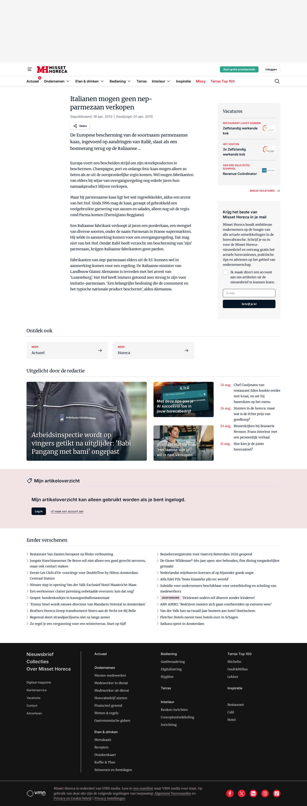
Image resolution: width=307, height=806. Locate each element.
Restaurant (235, 705)
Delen (83, 126)
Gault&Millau (237, 669)
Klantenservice (37, 690)
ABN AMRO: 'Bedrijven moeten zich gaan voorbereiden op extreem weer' (216, 604)
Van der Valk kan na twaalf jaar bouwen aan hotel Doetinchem (207, 611)
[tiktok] (276, 793)
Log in (39, 511)
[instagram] (265, 793)
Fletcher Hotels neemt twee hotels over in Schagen (199, 617)
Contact (32, 705)
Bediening (169, 654)
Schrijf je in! (249, 304)
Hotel (231, 720)
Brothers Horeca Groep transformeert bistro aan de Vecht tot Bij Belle (83, 611)
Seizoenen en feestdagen (113, 770)
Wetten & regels (106, 713)
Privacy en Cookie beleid (72, 798)
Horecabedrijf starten (110, 698)
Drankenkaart (105, 755)
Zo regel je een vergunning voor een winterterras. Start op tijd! (78, 624)
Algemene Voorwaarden (173, 793)
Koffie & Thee (104, 762)
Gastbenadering (173, 662)
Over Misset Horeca (49, 669)
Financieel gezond (108, 705)
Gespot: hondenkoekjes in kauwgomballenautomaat (69, 598)
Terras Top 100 (239, 654)
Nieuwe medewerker (110, 675)
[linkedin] (253, 793)
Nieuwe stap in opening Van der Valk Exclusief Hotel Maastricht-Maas (83, 585)
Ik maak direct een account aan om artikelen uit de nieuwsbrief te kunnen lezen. (252, 277)
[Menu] (30, 69)
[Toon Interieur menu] (168, 81)
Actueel (100, 654)
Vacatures (33, 698)
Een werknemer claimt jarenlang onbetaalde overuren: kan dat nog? (82, 591)
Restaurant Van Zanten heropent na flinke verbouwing (71, 554)
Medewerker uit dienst (111, 690)
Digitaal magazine (39, 682)
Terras (166, 688)
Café (230, 712)
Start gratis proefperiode (239, 69)
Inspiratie (234, 688)
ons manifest (143, 788)
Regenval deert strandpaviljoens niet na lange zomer (70, 617)
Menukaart (102, 740)
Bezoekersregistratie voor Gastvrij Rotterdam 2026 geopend (206, 554)
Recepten (101, 747)
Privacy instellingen (109, 798)
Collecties (38, 661)
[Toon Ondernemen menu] (67, 81)
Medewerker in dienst (111, 683)
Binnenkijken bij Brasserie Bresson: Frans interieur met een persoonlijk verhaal (255, 431)
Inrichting (169, 725)
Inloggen (271, 69)
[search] (277, 81)
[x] (241, 793)
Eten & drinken (106, 732)
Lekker (232, 677)
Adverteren (34, 713)
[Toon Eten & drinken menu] (102, 81)
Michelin (234, 662)
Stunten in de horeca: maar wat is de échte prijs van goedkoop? (254, 413)
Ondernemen (104, 668)
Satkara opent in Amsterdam (182, 624)
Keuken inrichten (174, 710)
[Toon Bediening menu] (129, 81)
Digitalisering (171, 669)
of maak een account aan (67, 511)
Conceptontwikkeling (177, 717)
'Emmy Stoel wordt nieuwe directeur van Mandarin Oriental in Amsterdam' (88, 604)
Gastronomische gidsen (112, 720)
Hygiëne (167, 677)
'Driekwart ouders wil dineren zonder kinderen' (218, 598)
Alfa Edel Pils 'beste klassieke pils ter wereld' (194, 579)
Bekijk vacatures (262, 190)
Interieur (167, 702)
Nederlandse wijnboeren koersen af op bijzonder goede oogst (207, 573)
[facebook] (230, 793)
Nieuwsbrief (40, 654)
